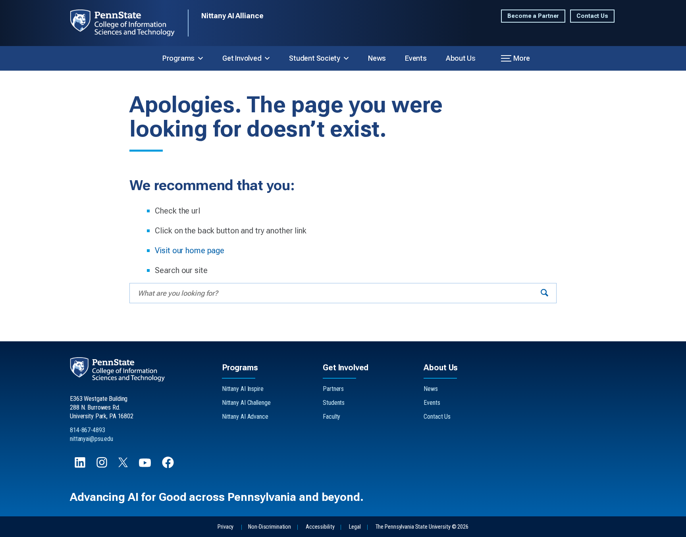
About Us (461, 58)
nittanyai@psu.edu (91, 439)
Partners (333, 389)
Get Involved (241, 58)
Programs (178, 58)
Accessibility (320, 527)
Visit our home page (189, 250)
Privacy (225, 527)
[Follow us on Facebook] (168, 466)
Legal (354, 527)
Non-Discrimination (269, 527)
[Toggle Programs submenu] (200, 58)
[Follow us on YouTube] (145, 466)
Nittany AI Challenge (246, 402)
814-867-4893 (87, 430)
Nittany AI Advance (245, 416)
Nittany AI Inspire (243, 389)
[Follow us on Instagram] (102, 466)
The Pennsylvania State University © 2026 (422, 527)
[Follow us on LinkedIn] (81, 466)
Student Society (314, 58)
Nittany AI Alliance (232, 16)
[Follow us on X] (123, 465)
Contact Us (592, 16)
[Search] (544, 293)
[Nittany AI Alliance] (129, 23)
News (377, 58)
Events (416, 58)
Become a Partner (533, 16)
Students (334, 402)
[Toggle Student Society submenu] (346, 58)
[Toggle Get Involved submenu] (267, 58)
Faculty (331, 416)
